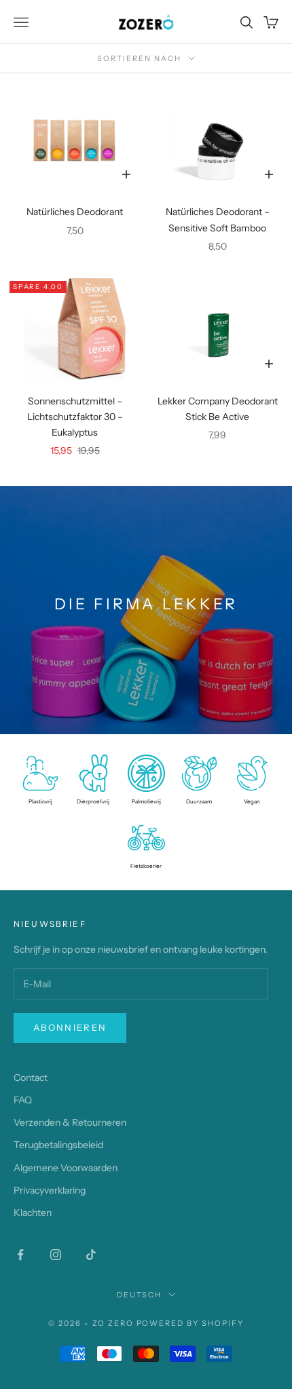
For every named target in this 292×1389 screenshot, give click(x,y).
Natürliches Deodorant (74, 212)
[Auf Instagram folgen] (55, 1254)
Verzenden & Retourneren (70, 1122)
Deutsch (139, 1294)
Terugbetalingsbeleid (58, 1145)
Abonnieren (70, 1027)
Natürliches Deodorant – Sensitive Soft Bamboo (218, 219)
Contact (31, 1077)
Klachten (33, 1212)
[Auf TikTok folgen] (91, 1254)
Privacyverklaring (50, 1190)
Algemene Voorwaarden (65, 1168)
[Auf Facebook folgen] (20, 1254)
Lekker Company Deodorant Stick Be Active (218, 409)
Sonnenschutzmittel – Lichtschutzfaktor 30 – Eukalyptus (75, 416)
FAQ (23, 1100)
